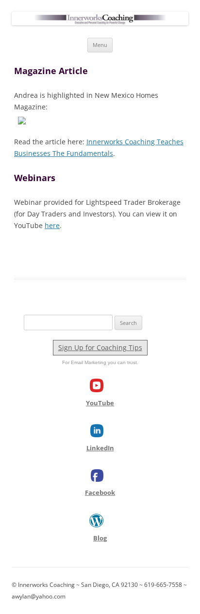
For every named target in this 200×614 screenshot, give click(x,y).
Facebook (100, 492)
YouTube (100, 403)
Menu (100, 44)
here (52, 225)
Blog (100, 538)
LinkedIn (100, 448)
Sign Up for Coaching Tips (100, 347)
